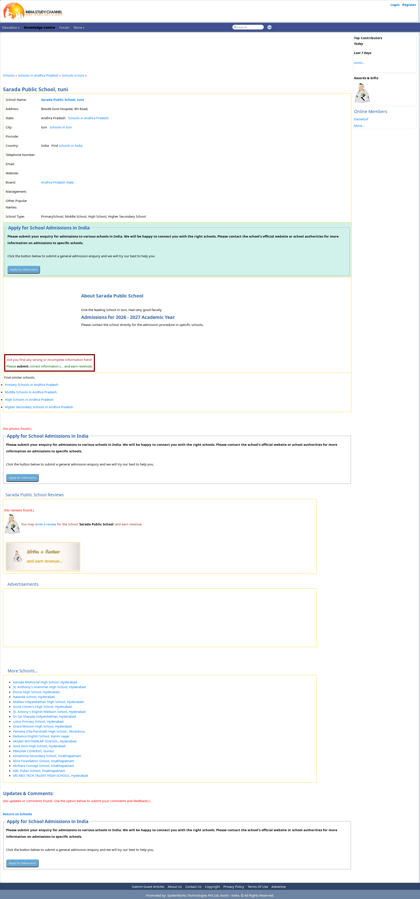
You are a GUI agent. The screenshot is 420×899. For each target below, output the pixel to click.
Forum (64, 27)
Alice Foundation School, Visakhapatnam (43, 761)
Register (409, 4)
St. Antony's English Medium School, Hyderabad (49, 711)
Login (395, 4)
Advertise (278, 886)
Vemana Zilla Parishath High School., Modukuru (49, 731)
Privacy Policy (233, 886)
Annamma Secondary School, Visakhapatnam (47, 756)
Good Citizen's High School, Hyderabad (42, 706)
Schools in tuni (73, 75)
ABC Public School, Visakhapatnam (39, 770)
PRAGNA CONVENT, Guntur (33, 751)
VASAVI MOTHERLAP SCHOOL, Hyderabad (44, 741)
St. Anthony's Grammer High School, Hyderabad (49, 687)
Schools (8, 75)
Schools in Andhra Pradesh (38, 75)
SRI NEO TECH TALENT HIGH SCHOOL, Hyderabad (50, 775)
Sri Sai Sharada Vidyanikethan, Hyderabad (44, 716)
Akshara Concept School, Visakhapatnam (43, 765)
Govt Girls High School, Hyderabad (39, 746)
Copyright (212, 886)
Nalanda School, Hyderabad (34, 696)
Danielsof (361, 119)
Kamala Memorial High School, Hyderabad (45, 682)
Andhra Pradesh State (57, 182)
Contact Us (193, 886)
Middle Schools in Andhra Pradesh (31, 392)
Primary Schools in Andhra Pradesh (31, 384)
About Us (175, 886)
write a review (45, 524)
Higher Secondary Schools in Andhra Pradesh (39, 407)
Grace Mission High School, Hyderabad (42, 726)
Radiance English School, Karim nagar (41, 736)
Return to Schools (17, 814)
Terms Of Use (258, 886)
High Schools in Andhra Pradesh (29, 399)
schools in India (70, 145)
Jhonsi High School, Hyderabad (36, 692)
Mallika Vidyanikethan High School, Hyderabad (48, 702)
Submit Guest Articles (148, 886)
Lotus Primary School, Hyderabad (38, 721)
